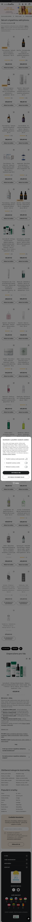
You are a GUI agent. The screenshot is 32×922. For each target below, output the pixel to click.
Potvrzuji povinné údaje (16, 477)
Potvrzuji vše (16, 472)
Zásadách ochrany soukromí (9, 454)
